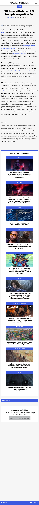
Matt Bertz (11, 17)
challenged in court (19, 54)
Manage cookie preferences (20, 418)
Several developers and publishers (22, 71)
